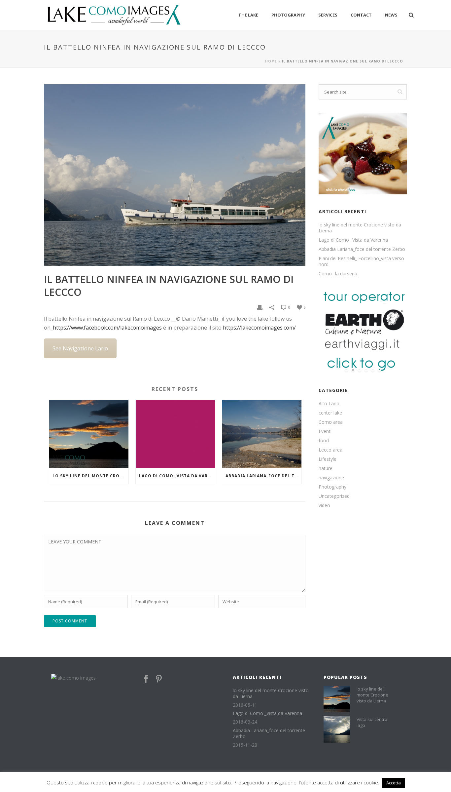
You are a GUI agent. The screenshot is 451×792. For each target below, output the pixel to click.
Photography (288, 15)
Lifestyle (327, 459)
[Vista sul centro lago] (337, 729)
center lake (330, 413)
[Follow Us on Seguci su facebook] (146, 679)
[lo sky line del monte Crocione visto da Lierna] (88, 434)
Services (327, 15)
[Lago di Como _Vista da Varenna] (175, 434)
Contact (361, 15)
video (324, 505)
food (324, 441)
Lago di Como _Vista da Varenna (177, 476)
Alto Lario (329, 404)
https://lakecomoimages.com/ (259, 327)
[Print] (259, 307)
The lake (248, 15)
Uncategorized (334, 496)
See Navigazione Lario (80, 348)
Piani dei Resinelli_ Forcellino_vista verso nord (361, 261)
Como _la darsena (338, 274)
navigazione (331, 478)
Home (271, 61)
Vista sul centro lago (372, 722)
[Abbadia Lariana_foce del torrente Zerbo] (261, 434)
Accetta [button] (393, 783)
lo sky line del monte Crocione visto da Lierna (90, 476)
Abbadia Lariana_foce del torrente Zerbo (263, 476)
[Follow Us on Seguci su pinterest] (159, 679)
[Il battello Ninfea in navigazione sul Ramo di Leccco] (174, 175)
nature (325, 468)
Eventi (325, 431)
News (391, 15)
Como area (331, 422)
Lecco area (330, 450)
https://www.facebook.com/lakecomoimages (107, 327)
